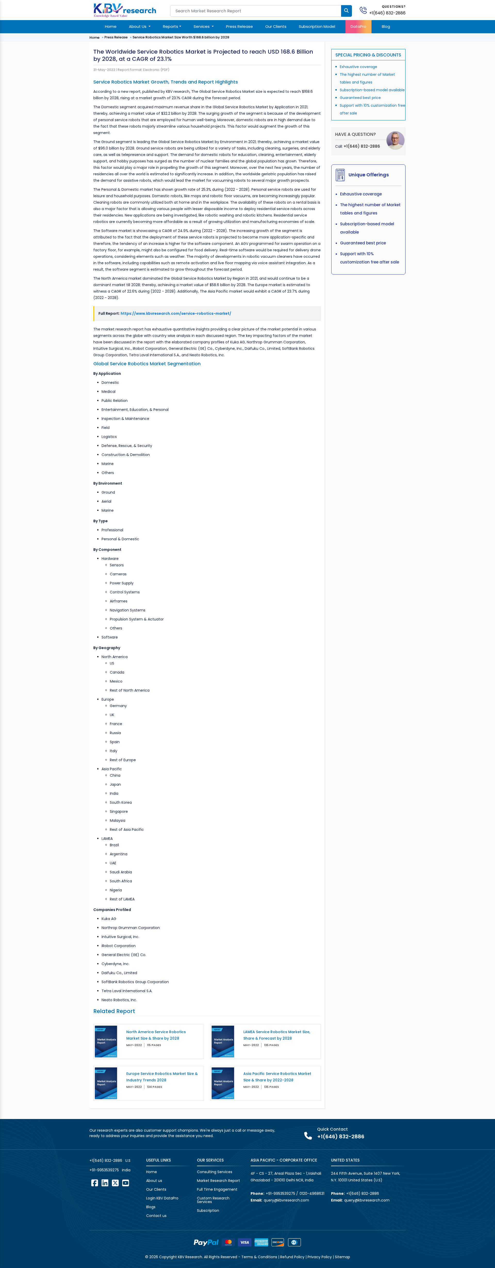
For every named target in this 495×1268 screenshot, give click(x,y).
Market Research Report (218, 1180)
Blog (386, 26)
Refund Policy (292, 1256)
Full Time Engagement (217, 1189)
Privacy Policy (320, 1256)
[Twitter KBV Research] (115, 1183)
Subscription (208, 1210)
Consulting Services (214, 1172)
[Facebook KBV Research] (94, 1183)
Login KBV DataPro (162, 1198)
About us (154, 1180)
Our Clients (275, 26)
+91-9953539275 (104, 1170)
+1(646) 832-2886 (387, 13)
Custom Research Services (213, 1200)
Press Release (239, 26)
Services (202, 26)
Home (111, 26)
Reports (170, 26)
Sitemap (342, 1256)
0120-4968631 (312, 1193)
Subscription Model (317, 26)
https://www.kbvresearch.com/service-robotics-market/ (176, 313)
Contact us (156, 1215)
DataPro (358, 26)
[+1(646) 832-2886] (365, 10)
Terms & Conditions (259, 1256)
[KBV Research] (124, 10)
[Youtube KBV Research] (125, 1183)
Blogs (150, 1207)
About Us (138, 26)
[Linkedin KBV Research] (105, 1183)
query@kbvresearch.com (286, 1200)
